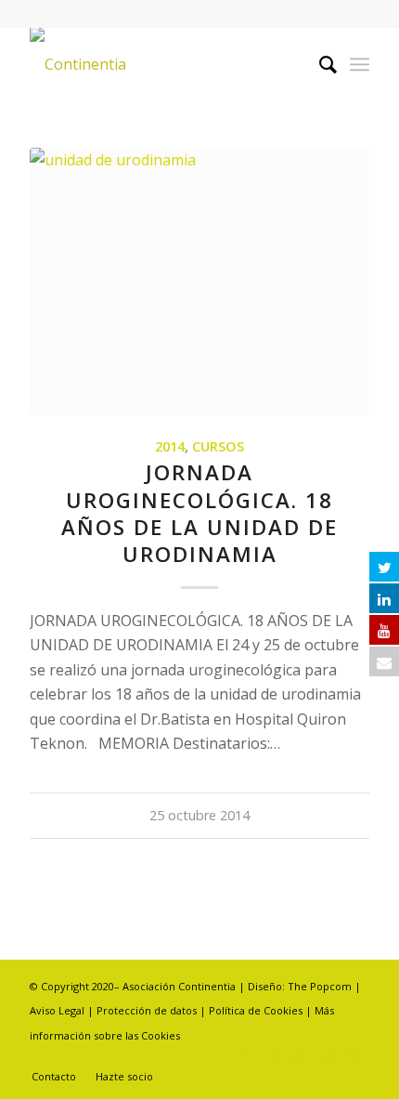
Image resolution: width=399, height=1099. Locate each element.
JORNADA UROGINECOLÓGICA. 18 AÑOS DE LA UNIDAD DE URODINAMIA (199, 513)
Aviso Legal (57, 1010)
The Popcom (318, 986)
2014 (170, 446)
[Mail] (355, 1057)
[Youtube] (300, 1057)
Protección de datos (148, 1010)
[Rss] (327, 1057)
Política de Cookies (255, 1010)
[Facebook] (244, 1057)
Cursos (218, 446)
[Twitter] (272, 1057)
